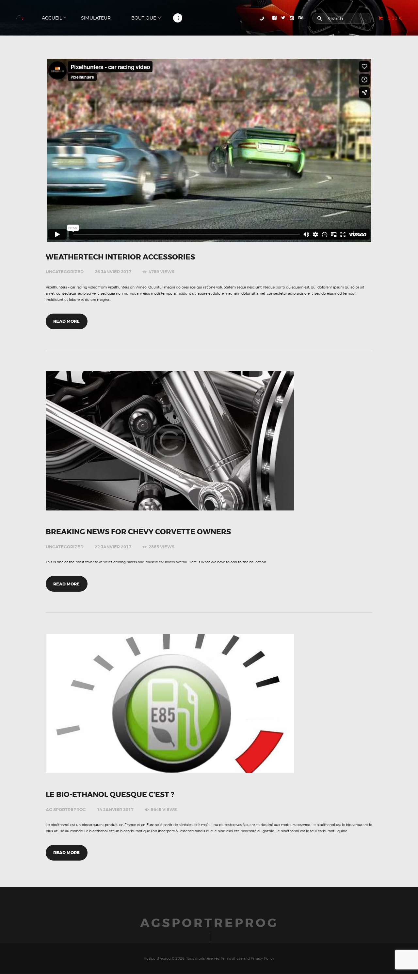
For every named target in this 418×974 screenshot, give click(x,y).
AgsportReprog (209, 923)
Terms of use (231, 958)
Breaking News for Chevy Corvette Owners (138, 532)
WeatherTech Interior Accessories (120, 257)
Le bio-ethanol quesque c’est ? (110, 794)
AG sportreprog (66, 809)
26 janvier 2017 (113, 271)
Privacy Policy (262, 958)
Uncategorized (65, 271)
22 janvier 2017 (113, 547)
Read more (66, 321)
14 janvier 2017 (115, 809)
